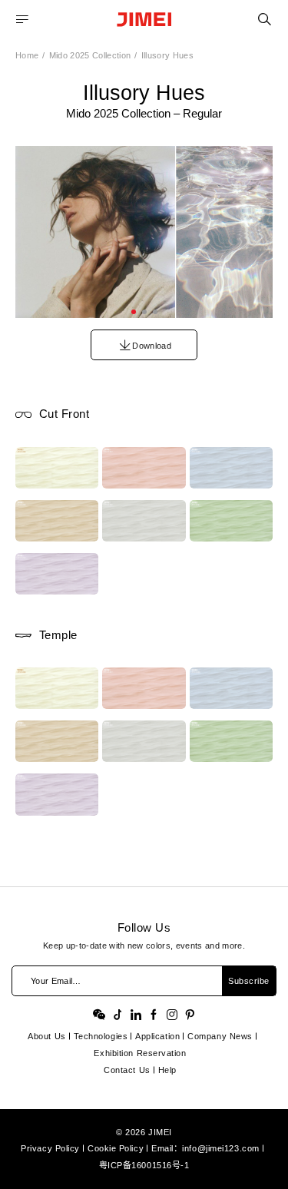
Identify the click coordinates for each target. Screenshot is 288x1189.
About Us (46, 1036)
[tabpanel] (144, 232)
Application (157, 1036)
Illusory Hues (167, 55)
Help (167, 1070)
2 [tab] (144, 312)
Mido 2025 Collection (90, 55)
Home (26, 55)
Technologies (101, 1036)
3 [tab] (155, 312)
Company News (220, 1036)
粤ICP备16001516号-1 (144, 1165)
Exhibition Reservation (140, 1053)
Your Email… (56, 980)
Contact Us (127, 1070)
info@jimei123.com (220, 1148)
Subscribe (249, 980)
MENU (23, 19)
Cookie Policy (116, 1148)
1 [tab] (133, 312)
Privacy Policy (50, 1148)
